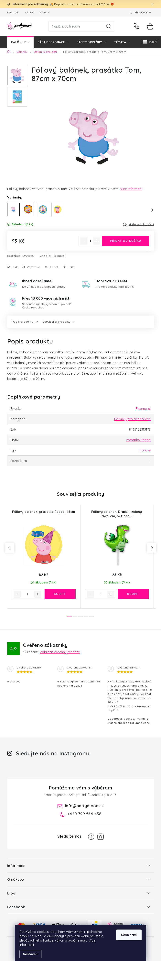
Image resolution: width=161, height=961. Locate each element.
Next (150, 210)
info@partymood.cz (84, 805)
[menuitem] (20, 42)
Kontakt (12, 12)
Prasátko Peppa (138, 440)
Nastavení (30, 954)
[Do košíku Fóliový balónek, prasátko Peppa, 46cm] (60, 594)
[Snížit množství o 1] (83, 241)
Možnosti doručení (141, 224)
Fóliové (145, 450)
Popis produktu (22, 321)
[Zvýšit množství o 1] (96, 241)
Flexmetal (58, 256)
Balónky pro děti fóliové (132, 419)
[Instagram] (100, 837)
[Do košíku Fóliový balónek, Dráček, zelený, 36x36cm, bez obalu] (133, 594)
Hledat (108, 26)
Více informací (131, 189)
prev (9, 548)
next (151, 548)
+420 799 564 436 (137, 26)
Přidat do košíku (125, 241)
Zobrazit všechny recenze (60, 652)
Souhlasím (129, 935)
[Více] (150, 42)
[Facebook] (91, 837)
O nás (29, 12)
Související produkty (56, 321)
